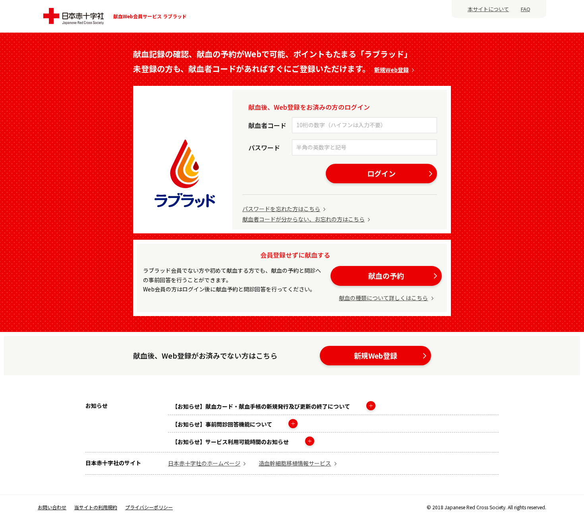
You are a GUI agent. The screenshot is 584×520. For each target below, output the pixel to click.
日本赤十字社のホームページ (204, 463)
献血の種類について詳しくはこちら (383, 298)
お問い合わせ (52, 507)
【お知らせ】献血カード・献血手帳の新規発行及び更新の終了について (261, 406)
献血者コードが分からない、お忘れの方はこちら (303, 219)
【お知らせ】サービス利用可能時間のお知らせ (231, 442)
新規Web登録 (391, 70)
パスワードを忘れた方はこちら (281, 209)
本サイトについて (488, 9)
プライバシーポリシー (149, 507)
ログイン (381, 173)
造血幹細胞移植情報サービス (295, 463)
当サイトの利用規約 (95, 507)
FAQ (525, 9)
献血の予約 (386, 275)
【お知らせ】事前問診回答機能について (222, 424)
